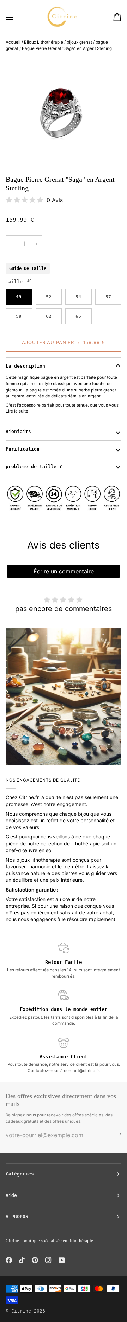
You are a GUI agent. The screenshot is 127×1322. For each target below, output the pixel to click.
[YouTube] (62, 1260)
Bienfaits (18, 431)
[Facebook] (9, 1260)
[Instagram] (48, 1260)
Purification (23, 449)
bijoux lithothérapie (38, 860)
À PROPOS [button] (17, 1216)
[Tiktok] (22, 1260)
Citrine (21, 1311)
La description (25, 366)
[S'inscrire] (115, 1134)
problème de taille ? (34, 466)
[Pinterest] (35, 1260)
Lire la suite (17, 411)
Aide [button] (11, 1195)
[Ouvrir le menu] (16, 17)
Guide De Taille (27, 268)
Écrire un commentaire (64, 571)
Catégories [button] (20, 1174)
